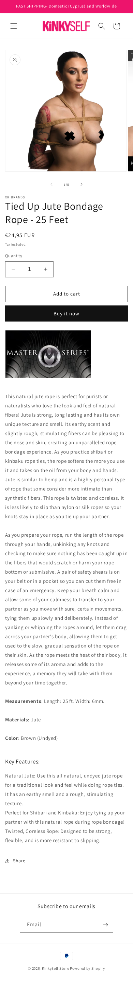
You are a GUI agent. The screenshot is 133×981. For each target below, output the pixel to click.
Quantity (13, 256)
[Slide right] (81, 184)
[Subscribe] (105, 925)
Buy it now (66, 313)
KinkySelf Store (55, 968)
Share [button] (19, 861)
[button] (13, 26)
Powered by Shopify (87, 968)
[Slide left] (51, 184)
